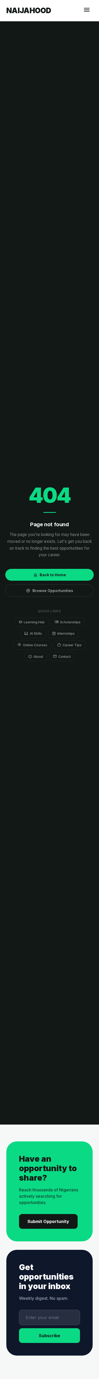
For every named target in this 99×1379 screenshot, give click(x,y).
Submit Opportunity (48, 1221)
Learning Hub (31, 622)
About (35, 656)
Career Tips (69, 645)
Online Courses (32, 645)
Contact (62, 656)
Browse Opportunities (49, 590)
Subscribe (49, 1335)
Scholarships (68, 622)
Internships (63, 633)
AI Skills (33, 633)
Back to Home (49, 575)
